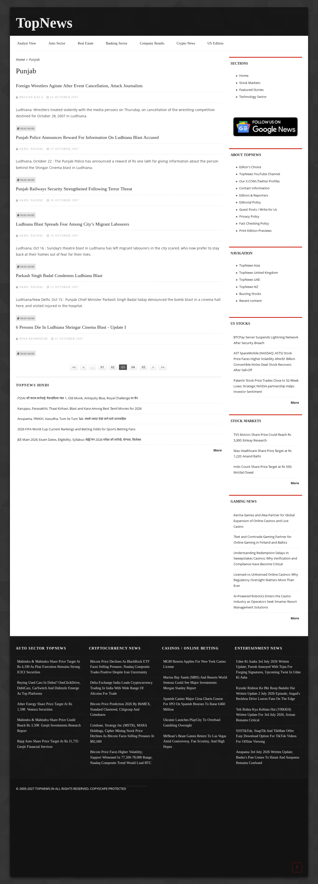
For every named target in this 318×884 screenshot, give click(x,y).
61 (102, 367)
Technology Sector (253, 96)
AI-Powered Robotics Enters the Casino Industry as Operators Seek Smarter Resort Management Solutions (265, 601)
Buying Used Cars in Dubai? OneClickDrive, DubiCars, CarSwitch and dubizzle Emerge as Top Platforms (48, 688)
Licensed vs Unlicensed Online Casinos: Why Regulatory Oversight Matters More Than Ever (266, 580)
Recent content (250, 300)
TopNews (44, 23)
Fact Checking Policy (254, 223)
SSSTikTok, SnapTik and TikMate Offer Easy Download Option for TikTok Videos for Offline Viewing (266, 736)
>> (162, 367)
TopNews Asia (249, 265)
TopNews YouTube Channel (259, 174)
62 (113, 367)
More (217, 450)
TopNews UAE (249, 279)
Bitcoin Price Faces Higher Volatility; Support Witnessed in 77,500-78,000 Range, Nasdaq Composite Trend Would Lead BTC (121, 757)
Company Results (152, 43)
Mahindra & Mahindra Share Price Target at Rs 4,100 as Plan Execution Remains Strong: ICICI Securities (49, 666)
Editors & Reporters (253, 195)
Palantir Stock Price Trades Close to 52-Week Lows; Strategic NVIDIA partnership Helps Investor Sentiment (266, 386)
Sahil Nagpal (31, 148)
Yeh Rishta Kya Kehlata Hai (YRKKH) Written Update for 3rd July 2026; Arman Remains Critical (265, 714)
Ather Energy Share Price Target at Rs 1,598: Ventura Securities (44, 706)
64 (133, 367)
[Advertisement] (159, 826)
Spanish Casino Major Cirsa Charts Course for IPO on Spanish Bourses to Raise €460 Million (194, 704)
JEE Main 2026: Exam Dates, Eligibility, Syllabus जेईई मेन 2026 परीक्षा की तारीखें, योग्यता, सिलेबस (79, 439)
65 (143, 367)
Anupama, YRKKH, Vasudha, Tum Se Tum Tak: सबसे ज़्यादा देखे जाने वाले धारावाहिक (71, 418)
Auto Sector (56, 43)
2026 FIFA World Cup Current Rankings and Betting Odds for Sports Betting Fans (76, 429)
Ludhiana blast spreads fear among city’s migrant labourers (72, 224)
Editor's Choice (250, 167)
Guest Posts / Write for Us (258, 209)
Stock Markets (249, 82)
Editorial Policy (250, 202)
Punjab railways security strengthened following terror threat (74, 188)
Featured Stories (251, 89)
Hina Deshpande (33, 338)
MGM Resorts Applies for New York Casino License (194, 664)
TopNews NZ (248, 286)
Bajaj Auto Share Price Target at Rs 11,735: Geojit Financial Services (48, 744)
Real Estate (85, 43)
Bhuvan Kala (31, 97)
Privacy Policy (249, 216)
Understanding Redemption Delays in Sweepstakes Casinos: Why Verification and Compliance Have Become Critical (265, 558)
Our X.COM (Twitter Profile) (259, 181)
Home (20, 59)
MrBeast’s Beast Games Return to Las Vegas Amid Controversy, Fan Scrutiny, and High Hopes (194, 741)
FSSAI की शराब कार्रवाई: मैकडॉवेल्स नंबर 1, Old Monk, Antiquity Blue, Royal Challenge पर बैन (77, 398)
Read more (27, 128)
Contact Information (254, 188)
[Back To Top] (297, 867)
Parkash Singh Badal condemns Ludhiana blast (59, 275)
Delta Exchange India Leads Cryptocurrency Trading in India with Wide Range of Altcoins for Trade (121, 688)
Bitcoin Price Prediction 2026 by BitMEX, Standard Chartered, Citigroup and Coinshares (120, 709)
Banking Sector (116, 43)
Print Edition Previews (255, 230)
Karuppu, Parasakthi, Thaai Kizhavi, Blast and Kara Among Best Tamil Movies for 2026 (79, 408)
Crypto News (186, 43)
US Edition (215, 43)
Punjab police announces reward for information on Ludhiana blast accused (87, 137)
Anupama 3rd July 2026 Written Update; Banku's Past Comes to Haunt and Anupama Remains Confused (267, 757)
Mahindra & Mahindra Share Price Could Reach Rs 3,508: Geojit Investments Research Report (49, 725)
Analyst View (26, 43)
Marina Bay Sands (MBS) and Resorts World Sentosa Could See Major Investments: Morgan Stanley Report (195, 682)
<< (74, 367)
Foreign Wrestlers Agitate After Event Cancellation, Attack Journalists (79, 85)
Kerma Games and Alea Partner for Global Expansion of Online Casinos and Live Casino (264, 520)
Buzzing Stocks (250, 293)
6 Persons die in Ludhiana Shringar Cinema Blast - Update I (71, 327)
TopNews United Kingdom (258, 272)
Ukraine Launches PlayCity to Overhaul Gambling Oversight (191, 722)
